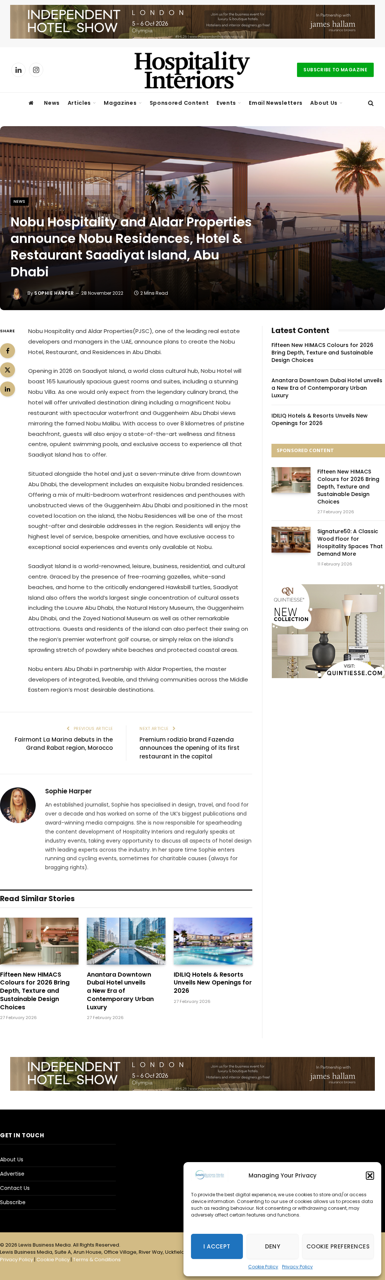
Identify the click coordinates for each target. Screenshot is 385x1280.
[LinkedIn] (7, 389)
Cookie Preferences (338, 1246)
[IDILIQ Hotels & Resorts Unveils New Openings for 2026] (213, 941)
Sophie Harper (54, 293)
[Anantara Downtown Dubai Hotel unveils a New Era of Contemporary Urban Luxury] (126, 941)
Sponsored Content (179, 103)
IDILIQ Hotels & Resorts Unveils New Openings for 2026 (213, 983)
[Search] (370, 103)
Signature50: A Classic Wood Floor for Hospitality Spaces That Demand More (350, 543)
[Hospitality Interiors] (192, 69)
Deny (272, 1246)
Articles (79, 103)
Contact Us (15, 1188)
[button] (370, 1175)
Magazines (120, 103)
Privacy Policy (297, 1266)
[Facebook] (7, 350)
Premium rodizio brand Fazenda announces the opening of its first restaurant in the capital (189, 748)
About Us (324, 103)
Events (226, 103)
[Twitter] (7, 369)
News (52, 103)
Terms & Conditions (97, 1259)
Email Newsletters (276, 103)
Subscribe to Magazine (335, 69)
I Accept (216, 1246)
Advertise (12, 1173)
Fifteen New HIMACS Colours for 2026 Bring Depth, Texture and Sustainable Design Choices (35, 991)
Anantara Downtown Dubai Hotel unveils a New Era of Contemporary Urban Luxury (120, 991)
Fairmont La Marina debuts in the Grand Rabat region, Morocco (64, 744)
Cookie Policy (263, 1266)
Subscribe (13, 1202)
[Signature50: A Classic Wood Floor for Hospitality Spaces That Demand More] (291, 540)
